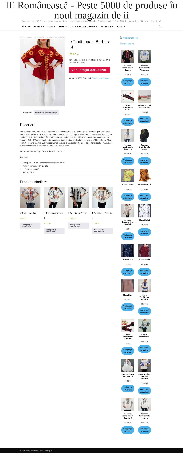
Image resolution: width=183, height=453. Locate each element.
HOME (27, 26)
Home (22, 37)
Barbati (38, 26)
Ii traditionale (39, 37)
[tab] (27, 112)
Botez (120, 26)
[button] (160, 26)
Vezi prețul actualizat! (89, 70)
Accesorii (106, 26)
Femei (62, 26)
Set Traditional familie (82, 26)
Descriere (27, 112)
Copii (50, 26)
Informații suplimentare (46, 112)
